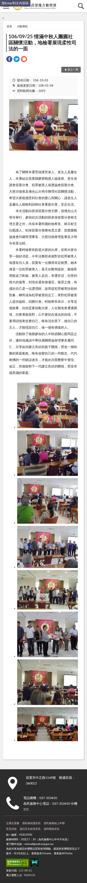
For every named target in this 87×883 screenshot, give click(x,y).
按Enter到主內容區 (15, 3)
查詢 (81, 6)
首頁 (9, 26)
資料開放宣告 (51, 829)
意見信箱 (11, 829)
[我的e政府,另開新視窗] (34, 863)
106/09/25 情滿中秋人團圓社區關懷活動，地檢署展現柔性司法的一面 (42, 42)
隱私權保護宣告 (31, 823)
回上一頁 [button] (73, 69)
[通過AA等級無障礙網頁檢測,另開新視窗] (17, 863)
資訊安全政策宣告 (30, 829)
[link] (9, 60)
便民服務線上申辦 (54, 823)
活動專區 (22, 26)
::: (3, 18)
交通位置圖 (12, 823)
